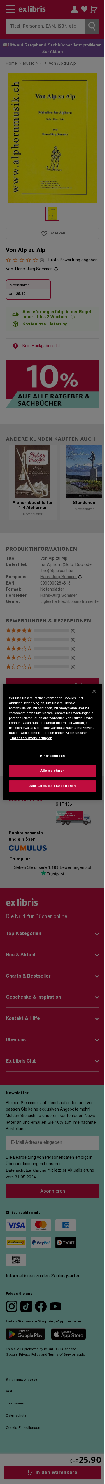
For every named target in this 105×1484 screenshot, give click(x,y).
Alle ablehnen (52, 771)
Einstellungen (52, 756)
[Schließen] (94, 691)
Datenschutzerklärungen (31, 738)
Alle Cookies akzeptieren (52, 786)
